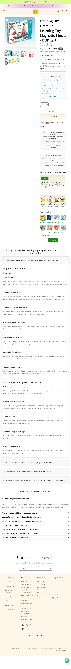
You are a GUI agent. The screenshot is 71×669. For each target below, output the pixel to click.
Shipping (50, 51)
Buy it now (53, 116)
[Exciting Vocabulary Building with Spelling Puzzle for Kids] (63, 218)
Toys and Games (9, 597)
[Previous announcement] (4, 2)
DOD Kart (18, 648)
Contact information (61, 650)
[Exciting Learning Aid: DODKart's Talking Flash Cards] (43, 218)
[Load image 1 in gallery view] (8, 53)
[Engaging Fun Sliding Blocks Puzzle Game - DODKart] (43, 228)
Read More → (53, 96)
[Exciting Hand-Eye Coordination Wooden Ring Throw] (57, 218)
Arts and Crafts (9, 582)
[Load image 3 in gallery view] (23, 53)
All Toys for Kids (9, 609)
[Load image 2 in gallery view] (15, 53)
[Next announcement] (67, 2)
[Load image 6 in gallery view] (15, 61)
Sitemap (56, 582)
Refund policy (35, 648)
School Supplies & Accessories (10, 591)
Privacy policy (43, 648)
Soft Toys (7, 601)
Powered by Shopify (25, 648)
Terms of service (53, 648)
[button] (4, 11)
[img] (44, 46)
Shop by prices (9, 605)
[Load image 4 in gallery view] (31, 53)
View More (53, 240)
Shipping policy (62, 648)
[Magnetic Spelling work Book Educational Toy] (50, 218)
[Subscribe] (50, 568)
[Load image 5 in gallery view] (8, 61)
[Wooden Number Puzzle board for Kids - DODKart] (50, 228)
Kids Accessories (9, 586)
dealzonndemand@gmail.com (51, 598)
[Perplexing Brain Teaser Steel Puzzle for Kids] (63, 228)
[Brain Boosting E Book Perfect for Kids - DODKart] (57, 228)
